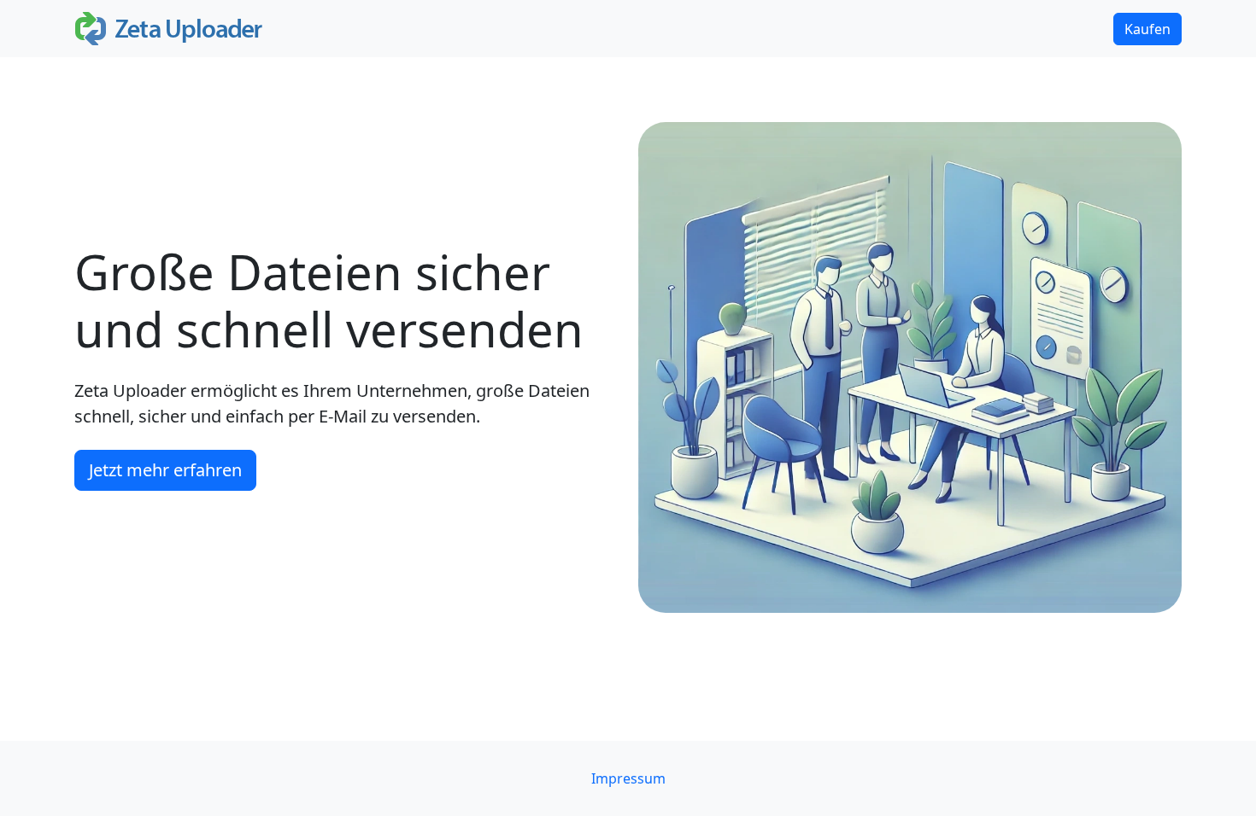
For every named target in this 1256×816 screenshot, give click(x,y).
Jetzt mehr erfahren (165, 469)
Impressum (628, 778)
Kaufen (1147, 29)
